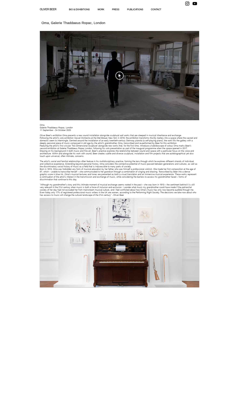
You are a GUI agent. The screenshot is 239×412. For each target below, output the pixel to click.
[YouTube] (195, 3)
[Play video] (119, 76)
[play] (192, 284)
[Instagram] (187, 3)
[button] (119, 242)
